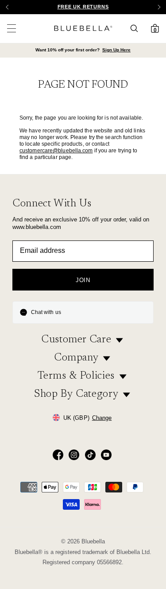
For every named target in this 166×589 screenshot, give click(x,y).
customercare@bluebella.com (56, 150)
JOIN (83, 280)
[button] (158, 7)
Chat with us (46, 312)
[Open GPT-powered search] (137, 28)
